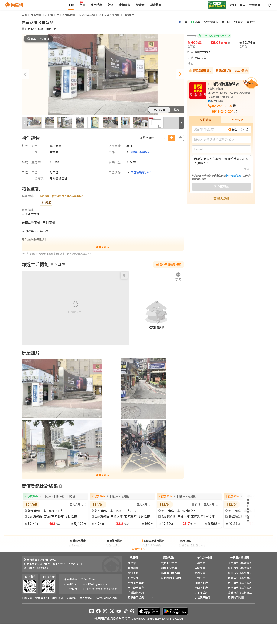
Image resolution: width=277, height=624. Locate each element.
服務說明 (71, 598)
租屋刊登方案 (169, 568)
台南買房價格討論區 (240, 587)
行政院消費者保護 (106, 598)
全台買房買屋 (136, 583)
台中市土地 (112, 550)
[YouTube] (118, 611)
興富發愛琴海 (187, 550)
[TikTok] (125, 611)
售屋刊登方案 (169, 563)
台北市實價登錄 (151, 545)
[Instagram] (105, 611)
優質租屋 (133, 568)
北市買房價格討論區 (240, 563)
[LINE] (91, 611)
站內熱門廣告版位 (171, 578)
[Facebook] (98, 611)
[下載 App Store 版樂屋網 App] (149, 611)
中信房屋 (200, 578)
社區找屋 (36, 15)
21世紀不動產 (202, 597)
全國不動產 (201, 587)
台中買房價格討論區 (240, 583)
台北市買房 (75, 545)
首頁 (24, 15)
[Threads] (132, 611)
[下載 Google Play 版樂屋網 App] (175, 611)
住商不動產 (201, 583)
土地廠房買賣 (136, 587)
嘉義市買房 (75, 550)
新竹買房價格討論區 (240, 573)
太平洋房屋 (201, 592)
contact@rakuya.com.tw (94, 584)
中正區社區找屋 (66, 15)
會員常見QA (42, 598)
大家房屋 (200, 568)
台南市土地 (112, 545)
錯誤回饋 (27, 598)
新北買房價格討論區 (240, 568)
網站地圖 (57, 598)
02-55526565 (88, 579)
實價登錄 (133, 573)
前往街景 (60, 264)
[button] (25, 74)
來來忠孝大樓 (87, 15)
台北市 (49, 15)
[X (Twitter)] (112, 611)
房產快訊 (133, 578)
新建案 (132, 563)
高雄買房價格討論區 (240, 592)
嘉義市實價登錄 (151, 550)
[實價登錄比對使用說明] (60, 486)
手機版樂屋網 (136, 592)
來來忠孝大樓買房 (109, 15)
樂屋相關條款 (233, 175)
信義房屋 (200, 563)
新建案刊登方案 (170, 573)
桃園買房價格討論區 (240, 578)
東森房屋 (200, 573)
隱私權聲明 (86, 598)
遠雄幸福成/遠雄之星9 (192, 545)
